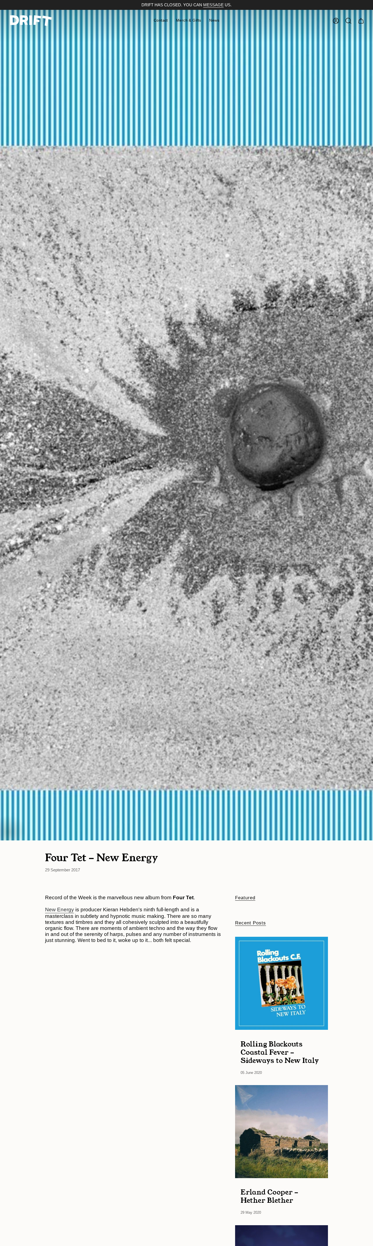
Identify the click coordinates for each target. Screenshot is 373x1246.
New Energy (59, 909)
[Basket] (361, 20)
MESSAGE (213, 5)
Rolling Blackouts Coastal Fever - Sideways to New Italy (280, 1052)
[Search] (348, 20)
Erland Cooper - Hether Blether (269, 1196)
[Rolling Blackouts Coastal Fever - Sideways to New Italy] (281, 983)
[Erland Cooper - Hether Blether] (281, 1131)
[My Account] (336, 20)
